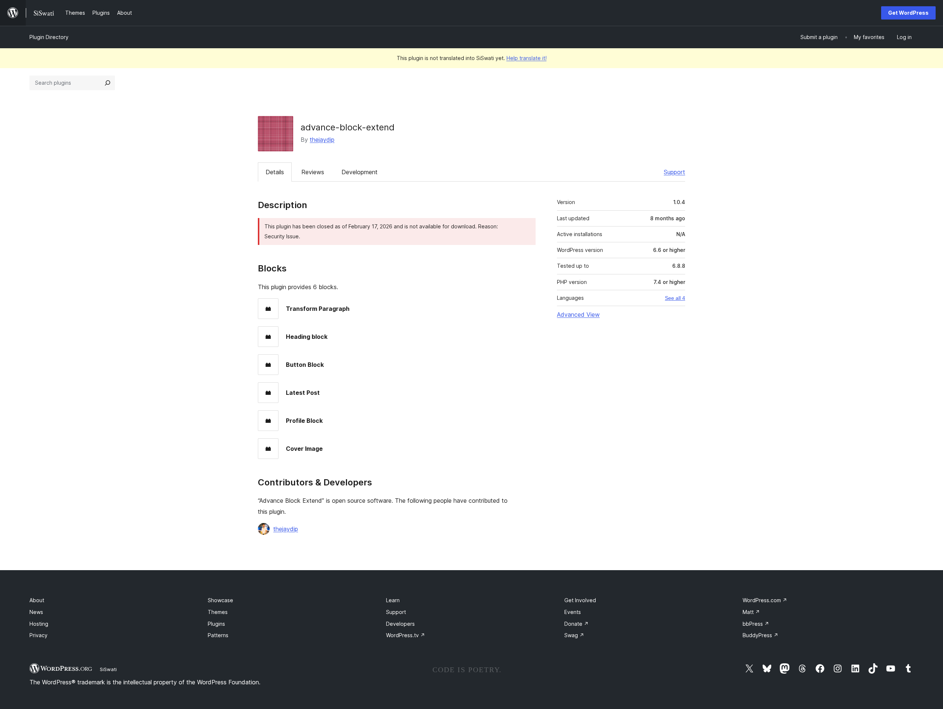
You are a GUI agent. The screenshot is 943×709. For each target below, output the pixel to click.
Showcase (220, 600)
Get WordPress (908, 13)
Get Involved (580, 600)
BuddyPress (760, 635)
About (36, 600)
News (36, 612)
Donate (576, 624)
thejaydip (322, 139)
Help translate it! (526, 58)
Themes (218, 612)
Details (275, 172)
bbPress (756, 624)
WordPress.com (765, 600)
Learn (393, 600)
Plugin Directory (49, 37)
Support (674, 172)
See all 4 (675, 298)
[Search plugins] (107, 83)
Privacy (38, 635)
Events (572, 612)
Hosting (38, 624)
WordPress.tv (405, 635)
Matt (751, 612)
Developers (400, 624)
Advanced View (578, 314)
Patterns (218, 635)
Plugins (216, 624)
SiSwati (108, 669)
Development (359, 172)
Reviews (312, 172)
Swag (574, 635)
